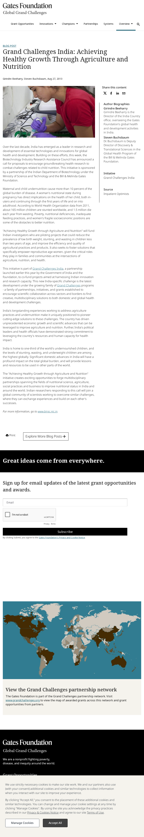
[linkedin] (117, 93)
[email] (124, 93)
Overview (124, 23)
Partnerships (91, 23)
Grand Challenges (69, 285)
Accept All (55, 823)
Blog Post (9, 45)
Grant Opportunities (22, 23)
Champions (68, 23)
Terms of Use (95, 812)
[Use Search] (138, 24)
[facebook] (111, 93)
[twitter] (105, 93)
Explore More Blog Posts (43, 436)
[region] (72, 806)
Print (12, 435)
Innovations (46, 23)
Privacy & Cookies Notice (43, 812)
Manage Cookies (22, 823)
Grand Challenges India (47, 268)
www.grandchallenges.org (23, 700)
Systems (108, 23)
